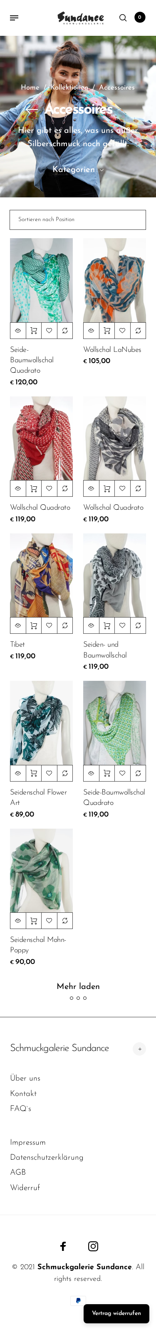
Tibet (17, 645)
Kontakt (23, 1094)
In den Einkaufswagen (34, 330)
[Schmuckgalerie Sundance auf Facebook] (63, 1246)
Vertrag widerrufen (116, 1313)
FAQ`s (20, 1109)
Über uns (25, 1079)
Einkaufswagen (139, 17)
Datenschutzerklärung (47, 1158)
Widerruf (25, 1188)
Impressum (28, 1143)
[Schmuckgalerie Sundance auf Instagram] (93, 1246)
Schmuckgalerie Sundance (59, 1049)
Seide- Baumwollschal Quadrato (32, 360)
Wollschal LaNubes (112, 350)
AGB (18, 1173)
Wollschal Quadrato (40, 508)
